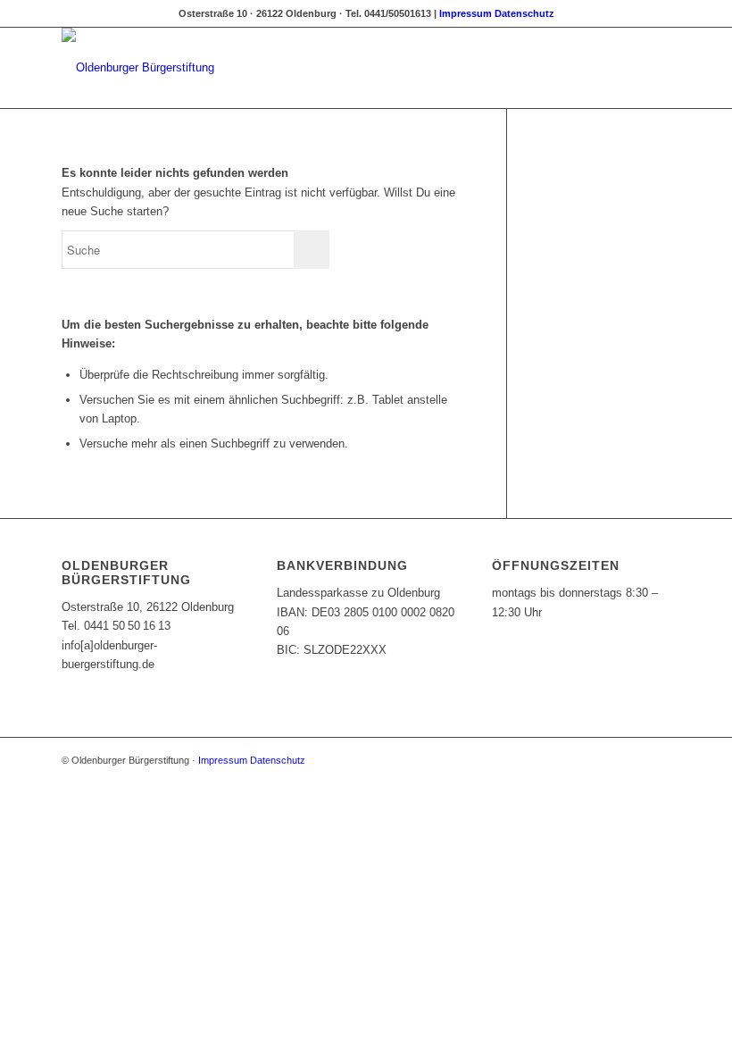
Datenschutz (524, 13)
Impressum (465, 13)
